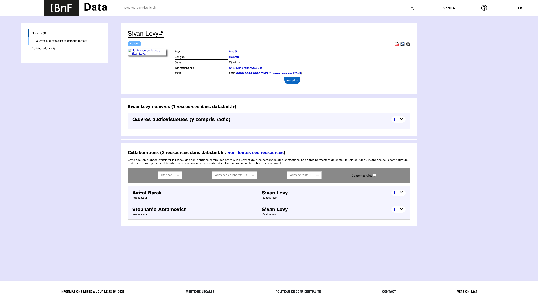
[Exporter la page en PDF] (397, 45)
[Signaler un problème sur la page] (161, 33)
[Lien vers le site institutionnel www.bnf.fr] (61, 8)
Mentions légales (200, 292)
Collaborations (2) (43, 48)
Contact (389, 292)
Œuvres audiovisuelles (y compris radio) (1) (62, 40)
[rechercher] (412, 7)
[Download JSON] (408, 45)
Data (96, 8)
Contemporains (362, 175)
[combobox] (269, 8)
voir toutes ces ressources (256, 152)
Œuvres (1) (39, 33)
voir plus (292, 80)
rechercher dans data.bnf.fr (140, 7)
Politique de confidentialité (298, 292)
